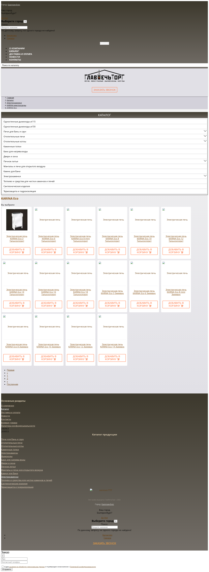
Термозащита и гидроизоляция (20, 191)
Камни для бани (12, 171)
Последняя (12, 384)
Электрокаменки (14, 102)
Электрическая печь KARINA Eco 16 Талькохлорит (48, 292)
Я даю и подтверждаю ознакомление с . (50, 567)
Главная (10, 97)
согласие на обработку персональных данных (27, 567)
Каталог (14, 51)
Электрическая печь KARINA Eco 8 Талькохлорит (112, 238)
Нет (6, 18)
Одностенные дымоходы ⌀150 (20, 126)
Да (2, 18)
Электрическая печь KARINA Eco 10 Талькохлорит (144, 238)
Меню (104, 43)
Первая (10, 370)
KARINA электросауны (16, 105)
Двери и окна (11, 156)
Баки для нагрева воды (16, 151)
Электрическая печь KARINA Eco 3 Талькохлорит (16, 238)
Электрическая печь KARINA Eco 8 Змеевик (16, 345)
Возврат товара (9, 422)
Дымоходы (7, 456)
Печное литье (11, 161)
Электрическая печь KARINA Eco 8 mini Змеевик (176, 292)
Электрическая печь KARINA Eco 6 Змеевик (144, 292)
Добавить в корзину (16, 251)
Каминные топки (12, 146)
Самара (10, 38)
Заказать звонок (105, 89)
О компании (17, 48)
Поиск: (4, 24)
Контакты (15, 59)
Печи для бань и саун (15, 131)
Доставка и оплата (20, 54)
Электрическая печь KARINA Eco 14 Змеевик (112, 345)
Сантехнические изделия (17, 186)
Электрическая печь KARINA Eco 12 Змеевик (80, 345)
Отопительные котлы (15, 141)
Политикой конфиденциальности (83, 567)
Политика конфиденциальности (18, 425)
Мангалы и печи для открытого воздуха (24, 166)
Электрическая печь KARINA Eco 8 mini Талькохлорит (80, 238)
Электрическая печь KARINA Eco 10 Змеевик (49, 345)
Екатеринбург (14, 4)
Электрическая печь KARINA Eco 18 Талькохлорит (80, 292)
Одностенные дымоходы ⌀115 (20, 121)
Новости (14, 56)
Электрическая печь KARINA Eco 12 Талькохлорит (176, 238)
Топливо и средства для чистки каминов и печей (29, 181)
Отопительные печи (14, 136)
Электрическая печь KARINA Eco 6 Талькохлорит (48, 238)
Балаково (12, 35)
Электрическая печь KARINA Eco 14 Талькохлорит (16, 292)
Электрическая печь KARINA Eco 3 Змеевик (112, 292)
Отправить (6, 569)
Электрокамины (9, 452)
